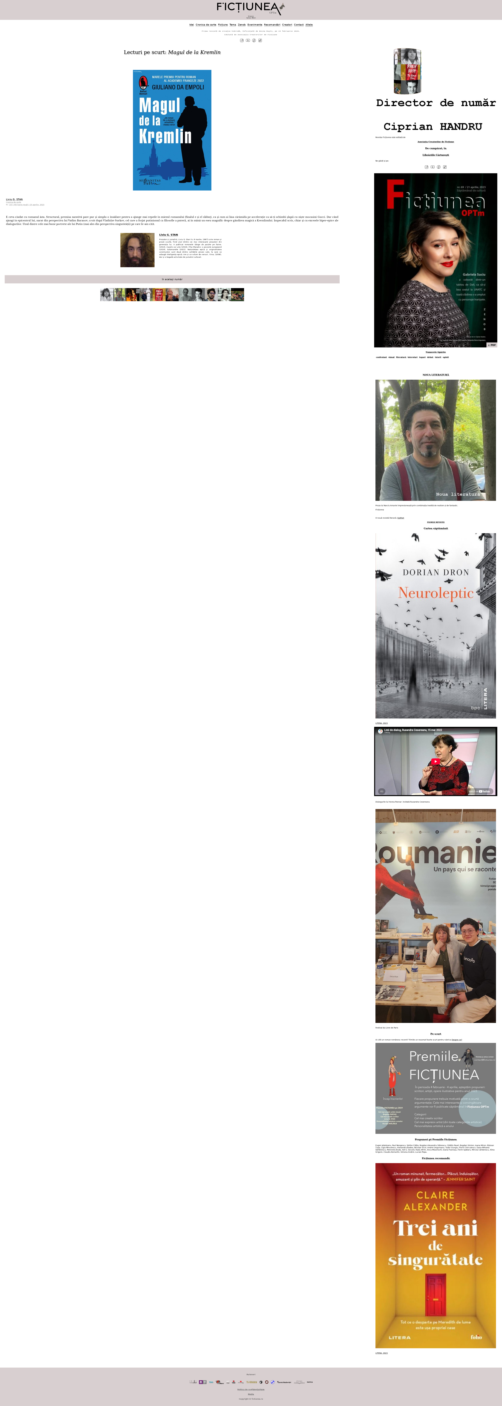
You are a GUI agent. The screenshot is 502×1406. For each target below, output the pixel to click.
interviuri (412, 357)
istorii (438, 357)
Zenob (242, 24)
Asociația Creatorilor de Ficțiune (436, 142)
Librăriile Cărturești (436, 155)
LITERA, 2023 (381, 723)
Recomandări (272, 24)
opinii (446, 357)
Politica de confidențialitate (251, 1389)
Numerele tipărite (436, 352)
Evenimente (254, 24)
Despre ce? (457, 1040)
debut (430, 357)
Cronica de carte (206, 24)
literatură (401, 357)
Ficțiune (223, 24)
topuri (422, 357)
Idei (191, 24)
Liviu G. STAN (14, 199)
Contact (299, 24)
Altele (309, 24)
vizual (391, 357)
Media (251, 1394)
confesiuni (381, 357)
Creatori (287, 24)
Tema (233, 24)
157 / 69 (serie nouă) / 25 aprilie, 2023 (26, 205)
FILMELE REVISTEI (435, 522)
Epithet (400, 518)
